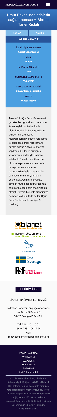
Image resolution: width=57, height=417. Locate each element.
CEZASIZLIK (28, 361)
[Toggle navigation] (48, 4)
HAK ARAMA (28, 364)
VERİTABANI (28, 357)
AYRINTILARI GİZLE (28, 39)
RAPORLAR (28, 368)
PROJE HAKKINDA (28, 353)
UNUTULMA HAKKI (28, 372)
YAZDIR (40, 33)
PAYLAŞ (17, 33)
